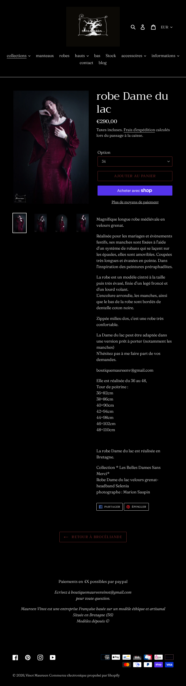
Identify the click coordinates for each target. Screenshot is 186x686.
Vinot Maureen (37, 675)
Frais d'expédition (139, 129)
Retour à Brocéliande (96, 537)
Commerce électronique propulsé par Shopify (84, 675)
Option (104, 152)
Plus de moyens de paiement (135, 202)
